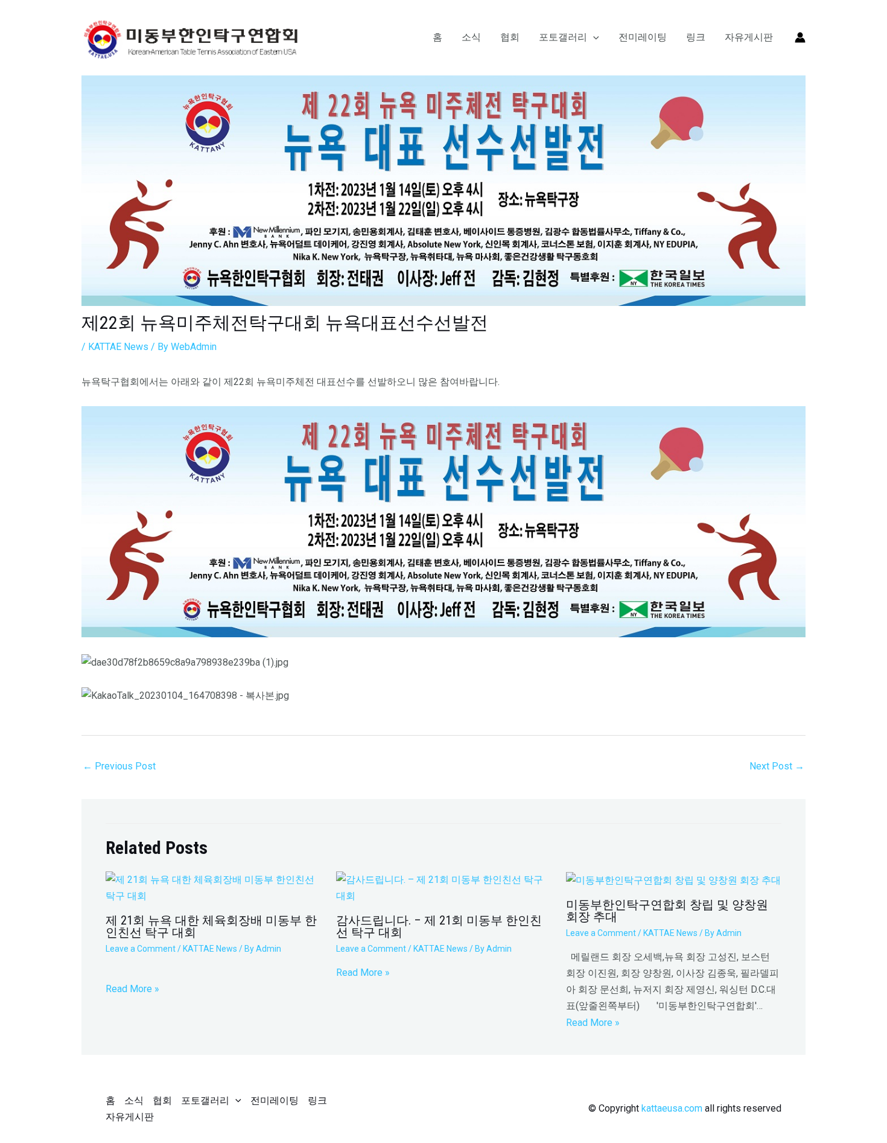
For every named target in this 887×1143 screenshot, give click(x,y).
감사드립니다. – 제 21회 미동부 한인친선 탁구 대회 (439, 926)
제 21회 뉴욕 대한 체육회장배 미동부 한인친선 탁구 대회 (211, 926)
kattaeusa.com (671, 1108)
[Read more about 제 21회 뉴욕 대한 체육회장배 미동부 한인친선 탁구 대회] (213, 887)
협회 (510, 37)
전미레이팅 (642, 37)
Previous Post (119, 766)
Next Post (776, 766)
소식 (471, 37)
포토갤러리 (563, 37)
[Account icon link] (800, 37)
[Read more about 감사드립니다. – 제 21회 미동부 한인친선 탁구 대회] (444, 887)
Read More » (132, 989)
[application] (593, 37)
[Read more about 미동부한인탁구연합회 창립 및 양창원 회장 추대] (673, 879)
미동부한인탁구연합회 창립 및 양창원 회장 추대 (667, 910)
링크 (695, 37)
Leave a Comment (141, 949)
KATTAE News (118, 346)
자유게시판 (749, 37)
